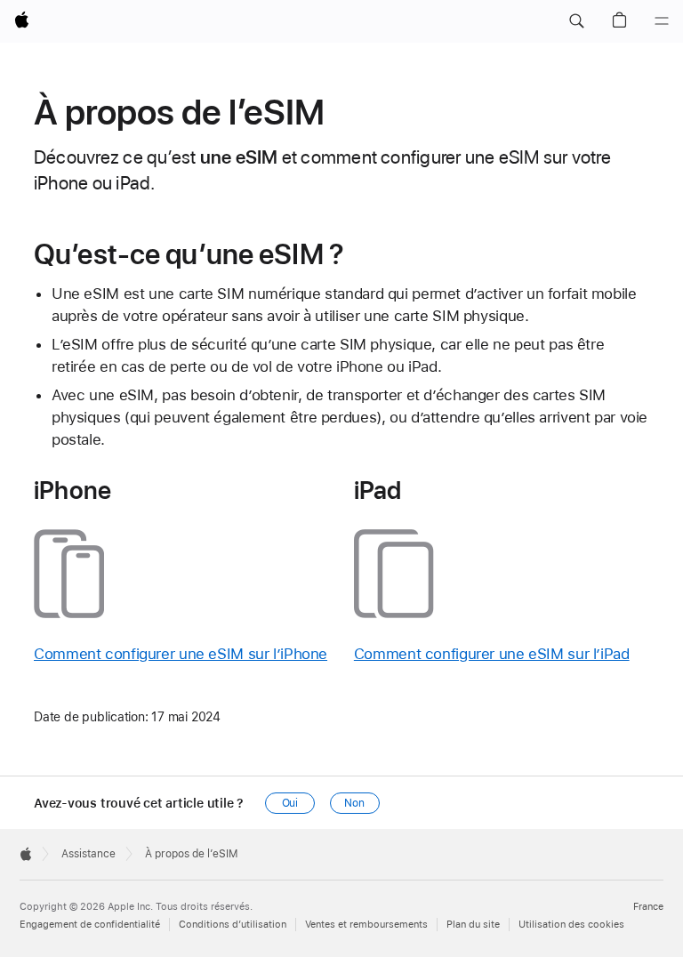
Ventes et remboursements (366, 924)
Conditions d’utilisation (232, 924)
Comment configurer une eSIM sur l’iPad (492, 654)
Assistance (88, 854)
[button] (576, 21)
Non (354, 803)
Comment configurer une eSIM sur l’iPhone (180, 654)
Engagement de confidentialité (90, 924)
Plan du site (473, 924)
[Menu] (661, 21)
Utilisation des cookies (571, 924)
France (648, 907)
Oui (290, 803)
